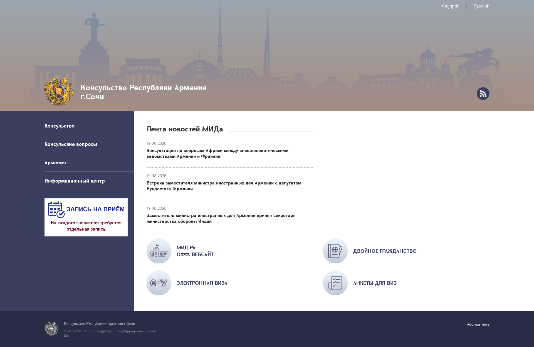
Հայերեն (450, 6)
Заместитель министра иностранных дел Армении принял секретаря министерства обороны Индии (221, 218)
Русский (482, 6)
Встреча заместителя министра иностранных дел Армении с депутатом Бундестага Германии (224, 185)
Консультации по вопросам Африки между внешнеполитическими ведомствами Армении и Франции (217, 153)
